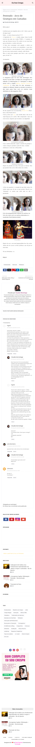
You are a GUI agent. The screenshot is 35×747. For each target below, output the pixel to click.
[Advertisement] (15, 694)
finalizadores (14, 9)
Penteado (21, 264)
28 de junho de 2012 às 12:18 (17, 457)
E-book (10, 737)
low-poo (6, 636)
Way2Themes (18, 742)
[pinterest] (11, 519)
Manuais (15, 264)
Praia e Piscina (22, 628)
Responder (9, 353)
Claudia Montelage (9, 22)
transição (16, 612)
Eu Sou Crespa (17, 3)
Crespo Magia (7, 612)
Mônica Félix (24, 612)
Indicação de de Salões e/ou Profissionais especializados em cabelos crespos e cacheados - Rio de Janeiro (20, 567)
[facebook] (5, 519)
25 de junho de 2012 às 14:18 (17, 359)
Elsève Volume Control (23, 83)
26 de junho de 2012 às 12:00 (17, 428)
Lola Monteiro (11, 444)
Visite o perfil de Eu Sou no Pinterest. (13, 553)
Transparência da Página (17, 739)
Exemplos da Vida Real (10, 618)
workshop (6, 631)
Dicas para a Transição (10, 623)
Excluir (14, 353)
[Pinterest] (21, 649)
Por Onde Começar (27, 737)
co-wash (17, 634)
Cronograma (21, 623)
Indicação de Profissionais (11, 620)
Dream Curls (25, 110)
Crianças (27, 626)
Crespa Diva (20, 626)
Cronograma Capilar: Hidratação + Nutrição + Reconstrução (20, 577)
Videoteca (6, 615)
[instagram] (17, 519)
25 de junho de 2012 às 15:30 (17, 387)
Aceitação (13, 628)
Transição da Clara (15, 584)
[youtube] (23, 519)
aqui (14, 114)
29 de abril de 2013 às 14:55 (13, 470)
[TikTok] (24, 649)
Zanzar (13, 37)
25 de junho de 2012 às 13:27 (13, 327)
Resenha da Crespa (18, 610)
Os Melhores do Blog (9, 626)
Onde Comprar (25, 634)
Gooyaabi (17, 744)
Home (4, 737)
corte (26, 610)
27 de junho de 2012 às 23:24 (13, 446)
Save (13, 270)
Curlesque (6, 85)
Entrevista (6, 628)
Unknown (10, 468)
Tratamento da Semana (18, 615)
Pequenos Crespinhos (16, 631)
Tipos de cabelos (8, 634)
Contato (17, 737)
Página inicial (6, 9)
